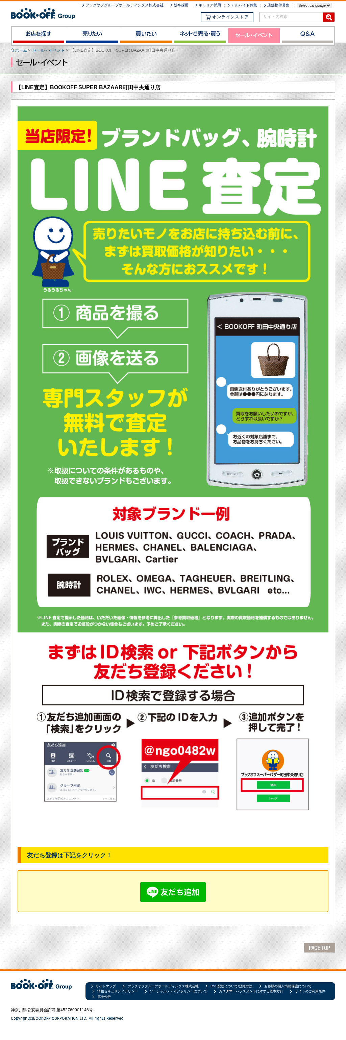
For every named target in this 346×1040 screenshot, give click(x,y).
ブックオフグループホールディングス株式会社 (124, 5)
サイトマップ (106, 986)
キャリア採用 (210, 5)
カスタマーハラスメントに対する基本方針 (251, 991)
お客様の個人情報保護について (288, 986)
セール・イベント (48, 50)
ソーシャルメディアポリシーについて (178, 991)
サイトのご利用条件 (310, 991)
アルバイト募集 (244, 5)
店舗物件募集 (278, 5)
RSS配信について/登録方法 (231, 986)
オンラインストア (230, 17)
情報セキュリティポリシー (117, 991)
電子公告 (104, 996)
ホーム (21, 50)
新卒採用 (181, 5)
